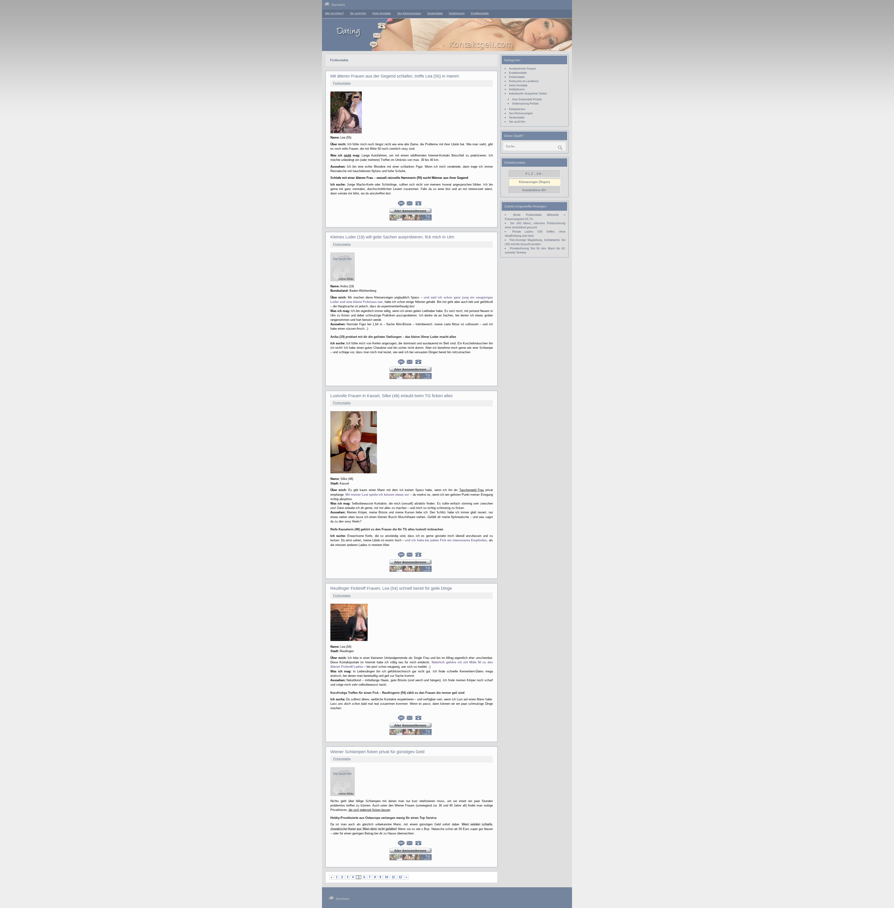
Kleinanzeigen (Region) (534, 182)
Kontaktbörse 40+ (534, 190)
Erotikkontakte (480, 13)
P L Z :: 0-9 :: (534, 174)
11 (393, 877)
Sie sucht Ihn (358, 13)
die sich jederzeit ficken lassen (369, 810)
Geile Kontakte (381, 13)
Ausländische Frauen (522, 68)
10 (386, 877)
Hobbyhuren (457, 13)
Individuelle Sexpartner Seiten (528, 93)
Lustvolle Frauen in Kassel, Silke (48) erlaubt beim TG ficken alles (391, 395)
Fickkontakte (342, 83)
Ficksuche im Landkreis (524, 81)
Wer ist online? (334, 13)
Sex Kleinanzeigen (409, 13)
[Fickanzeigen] (334, 5)
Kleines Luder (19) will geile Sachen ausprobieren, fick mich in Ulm (392, 237)
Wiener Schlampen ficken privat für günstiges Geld (377, 751)
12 (400, 877)
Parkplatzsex (517, 109)
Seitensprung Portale (525, 103)
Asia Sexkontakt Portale (527, 99)
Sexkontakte (435, 13)
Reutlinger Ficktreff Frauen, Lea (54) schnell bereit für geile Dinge (391, 588)
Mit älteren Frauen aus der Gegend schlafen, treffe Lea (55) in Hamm (394, 76)
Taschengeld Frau (471, 490)
